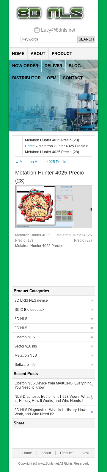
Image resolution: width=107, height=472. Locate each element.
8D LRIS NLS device (31, 300)
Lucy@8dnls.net (58, 30)
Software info (25, 365)
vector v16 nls (26, 346)
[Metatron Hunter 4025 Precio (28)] (53, 227)
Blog (75, 65)
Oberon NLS (25, 337)
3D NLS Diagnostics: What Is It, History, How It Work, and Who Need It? (51, 412)
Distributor (26, 77)
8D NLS (21, 319)
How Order (25, 65)
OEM (51, 77)
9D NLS (21, 328)
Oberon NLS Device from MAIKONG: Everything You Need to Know (53, 385)
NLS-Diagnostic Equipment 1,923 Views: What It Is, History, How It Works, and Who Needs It (53, 399)
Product (62, 53)
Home (18, 53)
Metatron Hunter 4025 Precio (40, 162)
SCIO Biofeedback (29, 310)
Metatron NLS (26, 355)
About (38, 53)
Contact (73, 77)
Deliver (53, 65)
